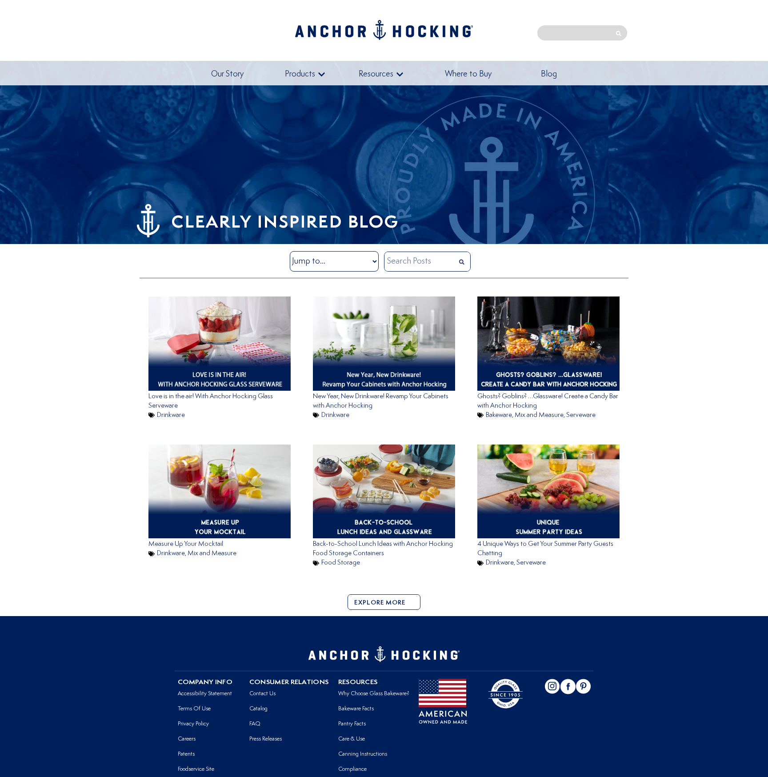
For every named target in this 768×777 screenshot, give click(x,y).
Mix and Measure (539, 415)
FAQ (254, 724)
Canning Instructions (362, 754)
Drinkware (171, 415)
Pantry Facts (352, 724)
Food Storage (340, 563)
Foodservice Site (196, 769)
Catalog (258, 709)
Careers (187, 739)
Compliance (352, 769)
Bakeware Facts (356, 709)
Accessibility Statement (205, 694)
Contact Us (262, 694)
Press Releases (265, 739)
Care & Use (351, 739)
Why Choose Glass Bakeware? (373, 694)
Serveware (581, 415)
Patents (186, 754)
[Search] (618, 32)
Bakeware (499, 415)
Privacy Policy (193, 724)
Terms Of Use (194, 709)
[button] (305, 74)
